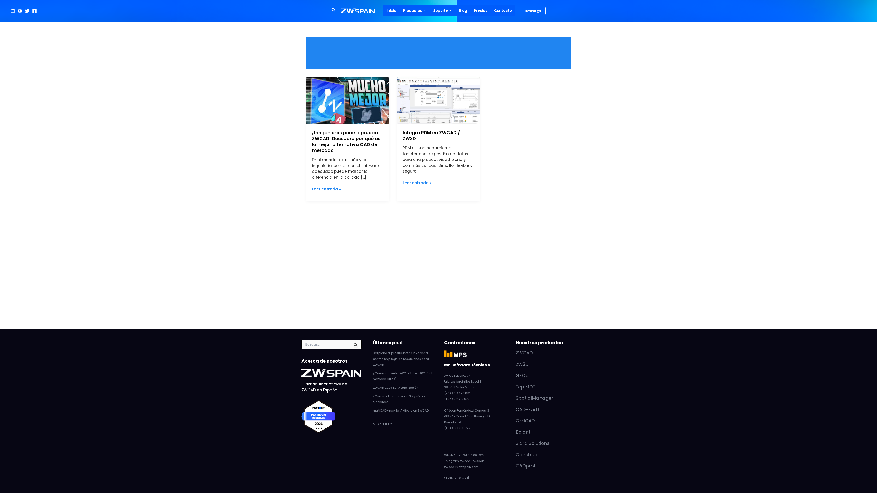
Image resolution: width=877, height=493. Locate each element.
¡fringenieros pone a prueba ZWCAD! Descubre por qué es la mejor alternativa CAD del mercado (346, 141)
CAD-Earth (528, 409)
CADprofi (526, 466)
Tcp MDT (525, 387)
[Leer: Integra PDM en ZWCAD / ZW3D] (438, 100)
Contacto (503, 10)
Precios (480, 10)
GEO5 (522, 375)
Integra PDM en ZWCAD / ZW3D (431, 135)
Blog (463, 10)
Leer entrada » (326, 189)
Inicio (391, 10)
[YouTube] (20, 11)
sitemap (382, 424)
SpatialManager (534, 398)
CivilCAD (525, 420)
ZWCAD (524, 353)
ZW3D (522, 364)
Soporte (440, 10)
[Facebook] (34, 11)
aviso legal (456, 477)
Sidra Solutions (532, 443)
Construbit (528, 454)
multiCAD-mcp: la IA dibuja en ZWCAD (401, 410)
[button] (333, 10)
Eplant (523, 432)
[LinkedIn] (12, 11)
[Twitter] (27, 11)
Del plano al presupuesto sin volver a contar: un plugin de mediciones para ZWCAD (401, 359)
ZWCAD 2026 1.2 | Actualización (395, 387)
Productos (412, 10)
